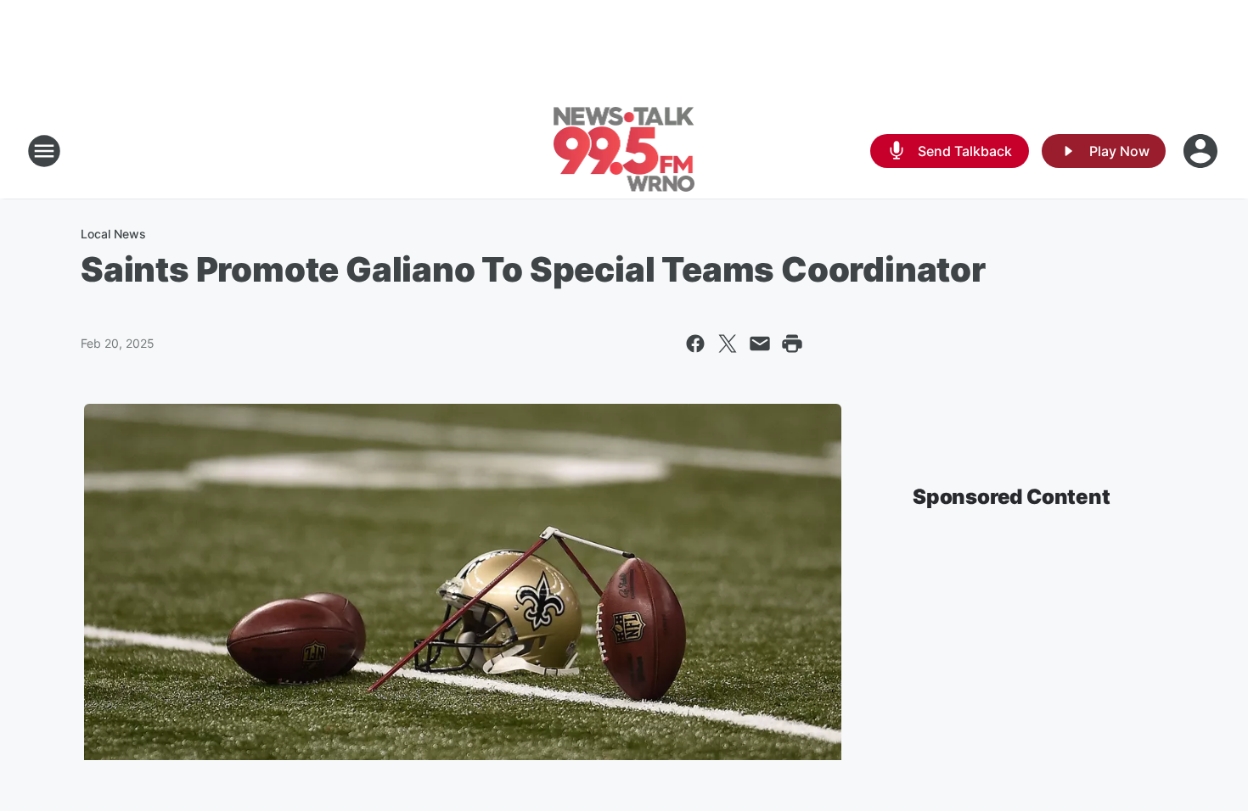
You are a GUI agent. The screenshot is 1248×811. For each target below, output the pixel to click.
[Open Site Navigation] (44, 151)
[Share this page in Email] (760, 343)
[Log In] (1202, 151)
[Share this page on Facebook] (695, 343)
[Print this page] (792, 343)
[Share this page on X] (727, 343)
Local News (113, 234)
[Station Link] (624, 151)
